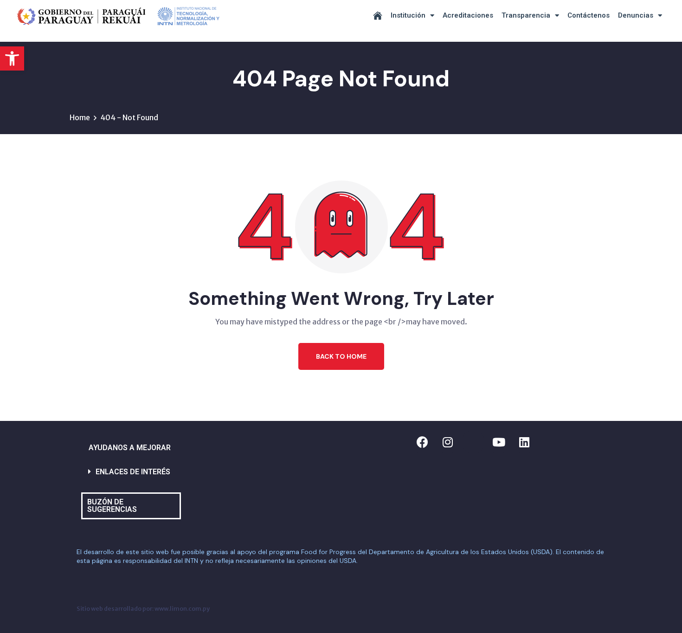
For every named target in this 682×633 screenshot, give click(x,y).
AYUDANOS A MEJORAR (130, 447)
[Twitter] (473, 441)
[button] (12, 58)
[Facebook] (422, 441)
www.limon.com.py (182, 608)
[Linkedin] (524, 441)
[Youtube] (498, 441)
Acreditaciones (468, 15)
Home (80, 117)
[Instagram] (447, 441)
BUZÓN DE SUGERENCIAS (112, 505)
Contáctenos (588, 15)
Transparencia (526, 15)
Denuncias (635, 15)
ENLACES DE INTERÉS (133, 471)
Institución (408, 15)
